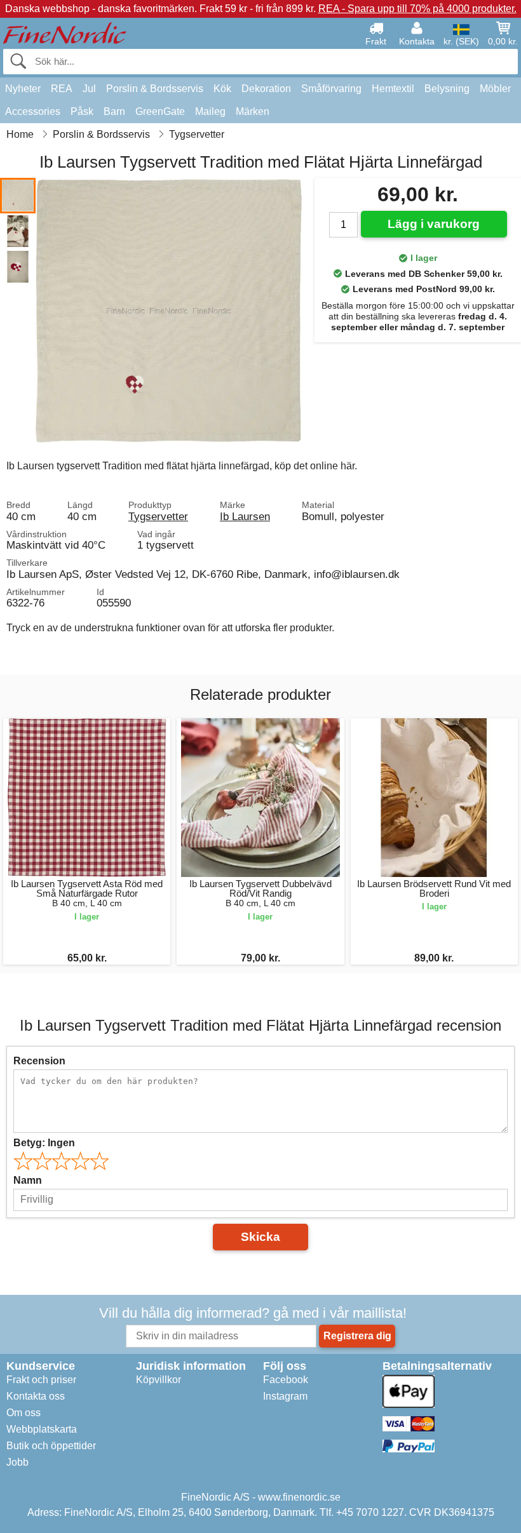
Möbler (495, 88)
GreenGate (160, 111)
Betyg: (44, 1142)
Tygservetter (158, 516)
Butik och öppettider (51, 1445)
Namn (27, 1180)
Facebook (285, 1379)
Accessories (32, 111)
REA (61, 88)
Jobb (17, 1462)
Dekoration (266, 88)
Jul (89, 88)
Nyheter (23, 88)
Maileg (210, 111)
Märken (252, 111)
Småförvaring (331, 88)
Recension (39, 1060)
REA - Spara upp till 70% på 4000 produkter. (417, 8)
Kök (222, 88)
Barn (114, 111)
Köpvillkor (158, 1379)
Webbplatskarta (41, 1429)
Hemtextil (393, 88)
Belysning (447, 88)
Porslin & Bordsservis (154, 88)
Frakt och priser (41, 1379)
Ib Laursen (245, 516)
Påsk (82, 111)
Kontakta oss (35, 1396)
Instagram (285, 1396)
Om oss (23, 1412)
